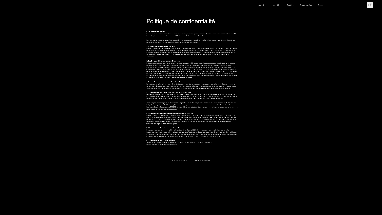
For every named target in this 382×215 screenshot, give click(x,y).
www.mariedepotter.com (159, 94)
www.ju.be (230, 84)
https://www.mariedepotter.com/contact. (165, 145)
